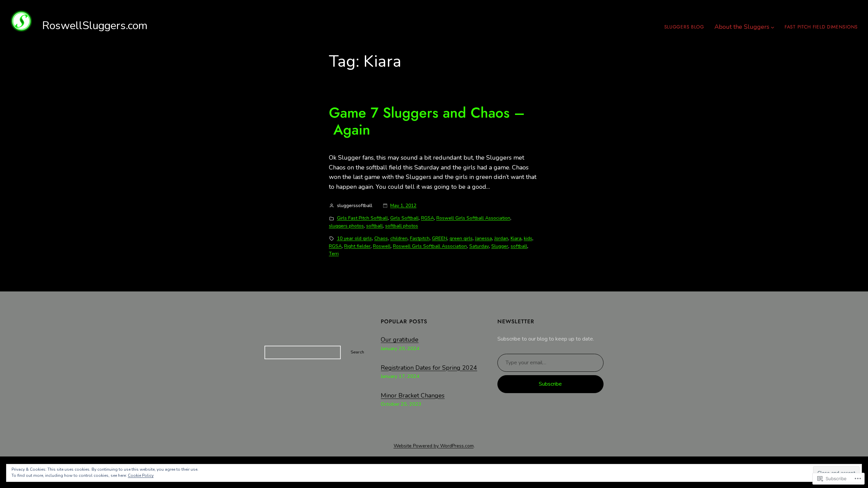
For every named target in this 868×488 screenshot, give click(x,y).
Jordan (501, 238)
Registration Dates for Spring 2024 (429, 368)
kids (528, 238)
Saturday (479, 246)
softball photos (401, 226)
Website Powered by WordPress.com (434, 446)
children (399, 238)
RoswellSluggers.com (94, 25)
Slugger (499, 246)
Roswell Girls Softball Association (473, 218)
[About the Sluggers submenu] (772, 27)
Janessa (483, 238)
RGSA (427, 218)
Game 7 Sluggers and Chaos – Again (427, 121)
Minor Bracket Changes (413, 395)
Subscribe (550, 384)
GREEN (439, 238)
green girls (461, 238)
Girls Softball (404, 218)
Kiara (516, 238)
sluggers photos (346, 226)
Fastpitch (420, 238)
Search (357, 352)
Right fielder (357, 246)
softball (374, 226)
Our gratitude (399, 340)
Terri (334, 253)
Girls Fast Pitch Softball (362, 218)
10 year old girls (354, 238)
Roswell (382, 246)
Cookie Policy (141, 475)
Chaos (381, 238)
